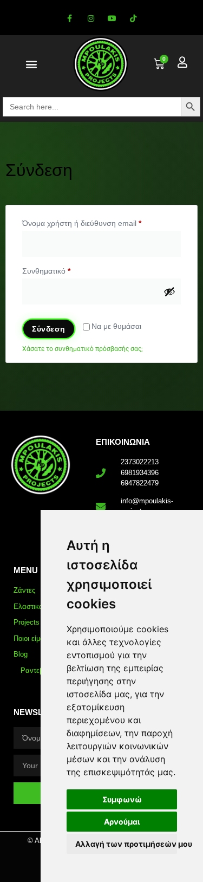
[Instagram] (90, 18)
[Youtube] (112, 18)
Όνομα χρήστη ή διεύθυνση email (98, 222)
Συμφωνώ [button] (122, 799)
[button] (31, 64)
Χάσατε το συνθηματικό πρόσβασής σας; (82, 349)
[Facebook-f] (69, 18)
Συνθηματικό (62, 269)
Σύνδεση (49, 329)
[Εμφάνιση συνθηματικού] (169, 291)
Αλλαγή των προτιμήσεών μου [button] (126, 843)
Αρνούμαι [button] (122, 821)
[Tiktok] (133, 18)
